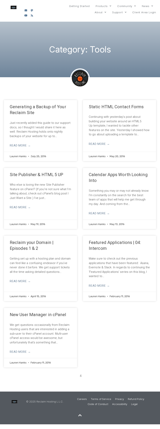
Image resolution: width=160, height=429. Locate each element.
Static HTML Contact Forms (116, 106)
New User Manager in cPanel (38, 314)
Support (117, 12)
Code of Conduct (98, 404)
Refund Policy (136, 399)
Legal (134, 404)
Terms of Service (101, 399)
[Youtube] (25, 15)
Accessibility (119, 404)
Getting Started (79, 6)
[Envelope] (25, 10)
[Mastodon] (31, 10)
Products (102, 6)
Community (124, 6)
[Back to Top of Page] (80, 415)
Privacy (119, 399)
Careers (82, 399)
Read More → (20, 145)
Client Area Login (144, 12)
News (145, 6)
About (99, 12)
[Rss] (31, 15)
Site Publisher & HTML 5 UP (36, 174)
